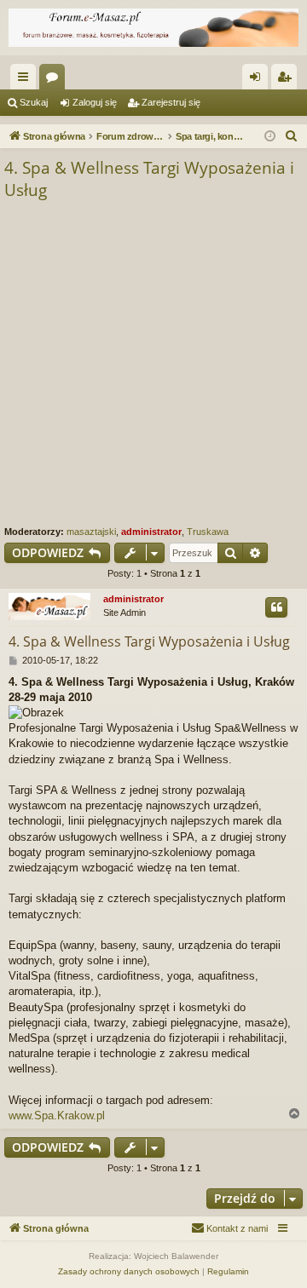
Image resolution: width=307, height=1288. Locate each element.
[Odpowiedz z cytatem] (276, 607)
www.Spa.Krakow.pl (57, 1115)
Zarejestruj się (171, 102)
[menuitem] (291, 136)
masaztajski (91, 531)
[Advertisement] (153, 363)
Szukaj (34, 102)
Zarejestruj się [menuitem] (287, 80)
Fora (55, 80)
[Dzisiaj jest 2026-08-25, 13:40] (269, 137)
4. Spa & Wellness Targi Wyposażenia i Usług (149, 179)
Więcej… (26, 80)
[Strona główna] (153, 27)
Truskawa (208, 531)
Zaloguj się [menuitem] (258, 80)
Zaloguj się (94, 102)
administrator (151, 531)
